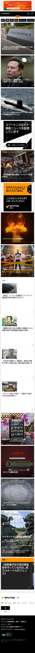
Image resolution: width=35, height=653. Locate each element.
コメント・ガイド (6, 624)
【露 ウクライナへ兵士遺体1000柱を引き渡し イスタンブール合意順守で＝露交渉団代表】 (17, 551)
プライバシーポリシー (7, 629)
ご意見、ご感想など (21, 622)
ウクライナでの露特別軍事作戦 (17, 534)
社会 (18, 603)
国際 (2, 603)
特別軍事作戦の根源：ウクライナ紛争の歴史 (14, 152)
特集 (3, 280)
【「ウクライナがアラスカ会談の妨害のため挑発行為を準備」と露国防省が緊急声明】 (17, 546)
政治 (10, 603)
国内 (6, 603)
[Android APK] (6, 635)
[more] (32, 52)
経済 (14, 603)
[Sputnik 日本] (5, 14)
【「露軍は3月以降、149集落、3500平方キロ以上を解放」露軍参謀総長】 (17, 541)
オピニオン (24, 603)
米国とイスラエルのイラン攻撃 (10, 415)
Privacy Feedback (20, 629)
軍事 (3, 560)
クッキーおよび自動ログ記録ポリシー (12, 627)
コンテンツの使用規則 (7, 622)
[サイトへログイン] (28, 13)
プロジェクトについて (7, 619)
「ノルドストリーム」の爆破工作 (11, 480)
